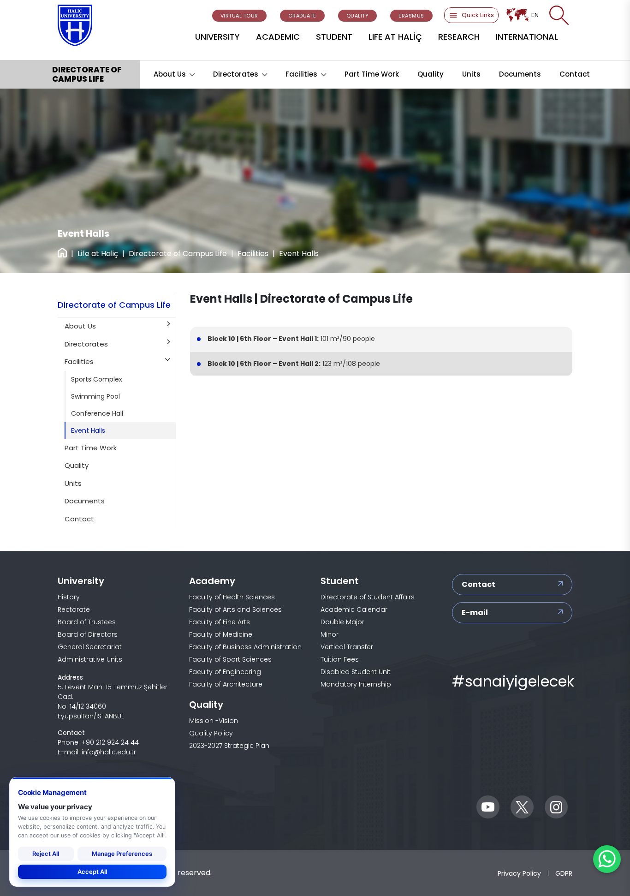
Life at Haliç (97, 253)
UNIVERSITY (217, 36)
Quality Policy (211, 733)
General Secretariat (90, 646)
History (69, 597)
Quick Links (478, 15)
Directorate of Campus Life (178, 253)
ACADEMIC (278, 36)
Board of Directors (88, 634)
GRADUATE (302, 15)
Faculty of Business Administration (245, 646)
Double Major (342, 622)
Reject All (45, 853)
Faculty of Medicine (220, 634)
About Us (170, 74)
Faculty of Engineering (225, 671)
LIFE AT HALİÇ (395, 36)
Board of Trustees (87, 622)
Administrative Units (90, 659)
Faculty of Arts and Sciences (235, 609)
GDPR (563, 873)
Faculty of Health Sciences (232, 597)
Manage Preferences (122, 853)
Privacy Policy (519, 873)
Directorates (235, 74)
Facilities (301, 74)
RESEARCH (459, 36)
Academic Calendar (354, 609)
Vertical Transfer (347, 646)
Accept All (92, 871)
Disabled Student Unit (356, 671)
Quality (430, 74)
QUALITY (357, 15)
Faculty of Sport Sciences (230, 659)
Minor (330, 634)
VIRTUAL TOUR (239, 15)
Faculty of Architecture (225, 684)
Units (471, 74)
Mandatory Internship (356, 684)
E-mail (475, 612)
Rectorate (74, 609)
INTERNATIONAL (527, 36)
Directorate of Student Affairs (368, 597)
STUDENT (334, 36)
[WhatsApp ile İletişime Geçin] (607, 859)
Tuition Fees (340, 659)
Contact (574, 74)
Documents (520, 74)
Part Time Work (372, 74)
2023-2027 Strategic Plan (229, 745)
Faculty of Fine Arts (219, 622)
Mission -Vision (213, 720)
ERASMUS (411, 15)
